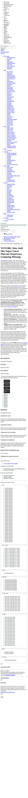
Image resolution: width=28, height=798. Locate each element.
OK (2, 697)
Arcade (5, 182)
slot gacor (16, 285)
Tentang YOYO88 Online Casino (12, 236)
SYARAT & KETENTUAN (8, 692)
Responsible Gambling (9, 238)
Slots (5, 70)
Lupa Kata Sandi (5, 52)
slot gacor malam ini (13, 306)
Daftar (2, 50)
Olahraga (6, 151)
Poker (5, 213)
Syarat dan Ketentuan (9, 241)
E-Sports (6, 218)
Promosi (6, 220)
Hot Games (6, 56)
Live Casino (7, 126)
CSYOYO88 (8, 234)
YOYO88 (3, 260)
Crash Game (7, 165)
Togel (5, 149)
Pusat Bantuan (7, 239)
